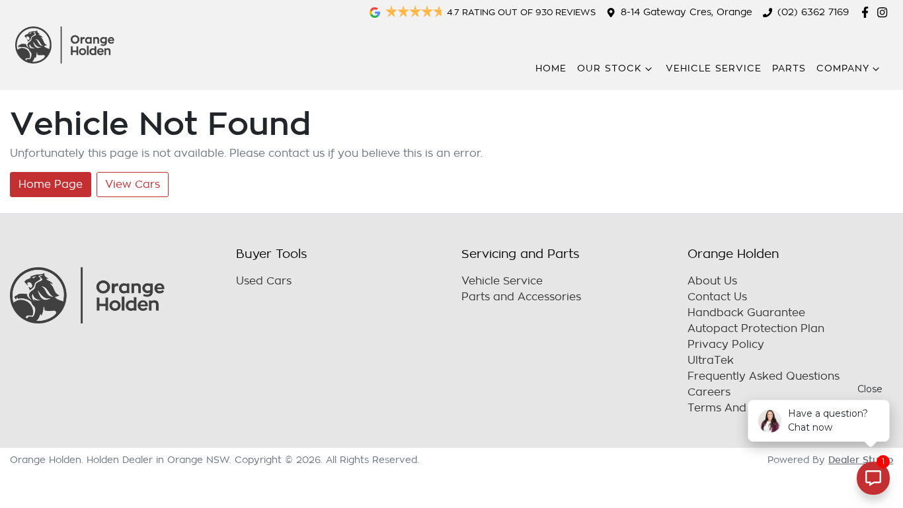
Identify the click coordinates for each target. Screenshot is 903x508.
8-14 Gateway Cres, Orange (686, 12)
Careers (708, 392)
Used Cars (264, 281)
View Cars (132, 184)
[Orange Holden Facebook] (867, 12)
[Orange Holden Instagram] (885, 12)
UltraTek (710, 360)
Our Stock (609, 68)
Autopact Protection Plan (755, 328)
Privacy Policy (725, 344)
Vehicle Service (714, 68)
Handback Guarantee (746, 313)
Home (551, 68)
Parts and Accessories (521, 297)
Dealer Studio (860, 459)
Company (842, 68)
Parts (789, 68)
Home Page (51, 184)
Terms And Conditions (747, 408)
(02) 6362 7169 (813, 12)
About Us (712, 281)
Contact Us (717, 297)
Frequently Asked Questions (763, 376)
